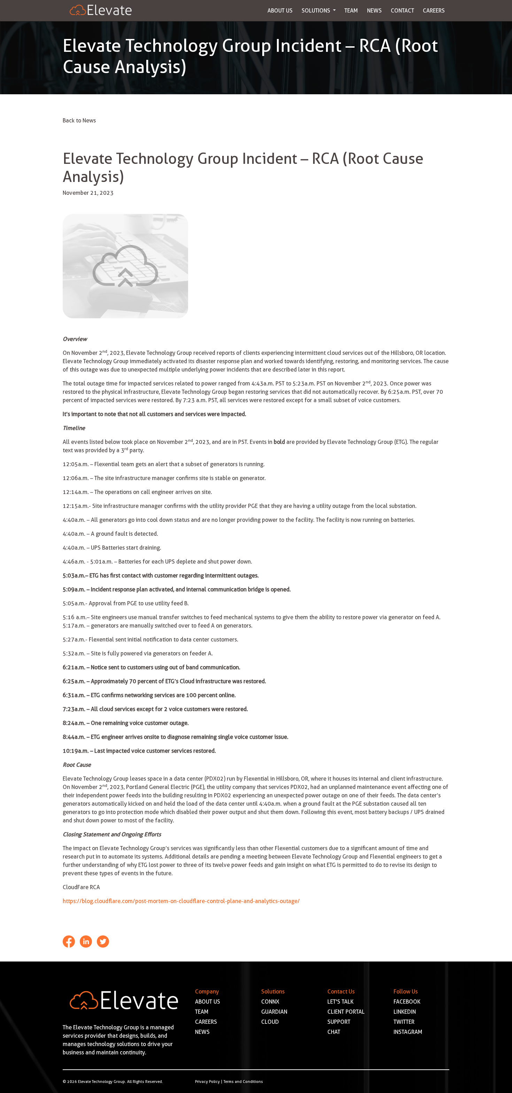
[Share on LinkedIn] (86, 941)
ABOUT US (207, 1001)
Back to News (79, 120)
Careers (434, 10)
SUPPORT (338, 1022)
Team (351, 10)
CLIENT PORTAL (346, 1011)
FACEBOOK (407, 1001)
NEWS (202, 1032)
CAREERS (206, 1022)
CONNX (270, 1001)
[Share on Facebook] (69, 941)
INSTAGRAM (408, 1032)
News (374, 10)
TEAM (202, 1011)
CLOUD (270, 1022)
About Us (280, 10)
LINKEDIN (405, 1011)
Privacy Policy (207, 1081)
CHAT (333, 1032)
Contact (402, 10)
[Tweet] (103, 941)
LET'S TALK (340, 1001)
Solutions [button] (317, 10)
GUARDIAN (274, 1011)
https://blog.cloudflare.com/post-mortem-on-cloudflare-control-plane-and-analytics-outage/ (181, 901)
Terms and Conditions (243, 1081)
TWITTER (404, 1022)
